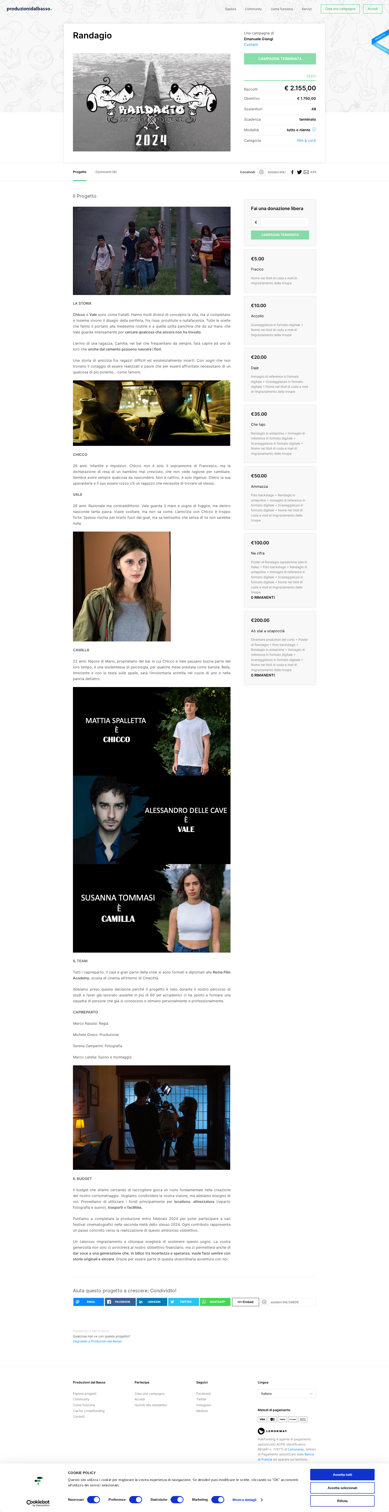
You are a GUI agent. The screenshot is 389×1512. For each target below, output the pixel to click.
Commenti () (106, 172)
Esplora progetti (84, 1393)
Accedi (373, 9)
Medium (202, 1411)
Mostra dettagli (245, 1500)
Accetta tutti (342, 1475)
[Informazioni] (314, 129)
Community (253, 9)
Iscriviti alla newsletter (151, 1405)
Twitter (201, 1399)
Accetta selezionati (342, 1488)
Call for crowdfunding (89, 1411)
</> (312, 172)
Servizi (307, 9)
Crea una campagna (340, 9)
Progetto (79, 172)
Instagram (203, 1405)
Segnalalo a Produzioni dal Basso (97, 1341)
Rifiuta (342, 1501)
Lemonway (296, 1449)
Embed (245, 1302)
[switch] (135, 1499)
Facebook (203, 1393)
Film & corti (306, 140)
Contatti (251, 44)
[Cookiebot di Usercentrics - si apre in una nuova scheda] (38, 1503)
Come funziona (282, 9)
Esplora (230, 9)
